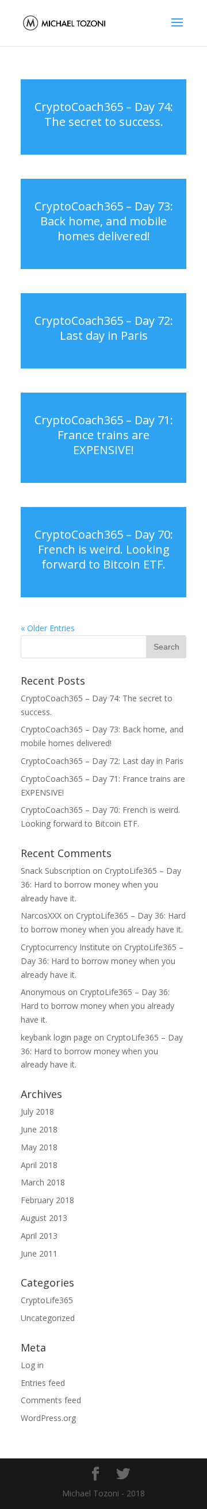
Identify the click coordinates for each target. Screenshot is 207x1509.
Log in (32, 1365)
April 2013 (39, 1235)
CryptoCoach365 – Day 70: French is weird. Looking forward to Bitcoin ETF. (103, 549)
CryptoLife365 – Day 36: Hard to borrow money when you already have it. (101, 884)
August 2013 (44, 1217)
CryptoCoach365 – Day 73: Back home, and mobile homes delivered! (103, 221)
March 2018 (43, 1182)
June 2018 (39, 1129)
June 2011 (39, 1253)
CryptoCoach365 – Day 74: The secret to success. (103, 114)
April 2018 (39, 1164)
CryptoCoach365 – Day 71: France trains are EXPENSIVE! (103, 435)
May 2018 (39, 1147)
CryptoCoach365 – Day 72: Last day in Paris (103, 328)
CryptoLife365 (47, 1300)
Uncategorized (48, 1317)
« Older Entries (48, 628)
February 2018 (47, 1200)
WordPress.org (48, 1417)
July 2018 (37, 1111)
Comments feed (51, 1400)
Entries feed (43, 1382)
